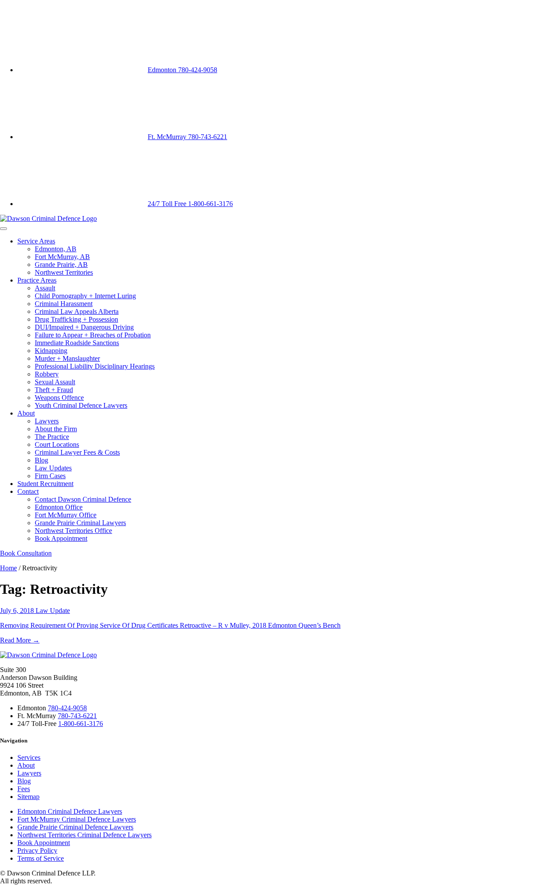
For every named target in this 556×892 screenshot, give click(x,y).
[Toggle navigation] (3, 228)
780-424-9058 (67, 708)
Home (8, 568)
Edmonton (182, 69)
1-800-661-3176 (80, 723)
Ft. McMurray (187, 136)
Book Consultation (26, 553)
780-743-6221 (77, 715)
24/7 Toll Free (190, 203)
